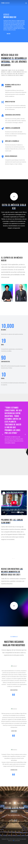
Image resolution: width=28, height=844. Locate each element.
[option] (14, 434)
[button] (3, 434)
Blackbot (18, 840)
